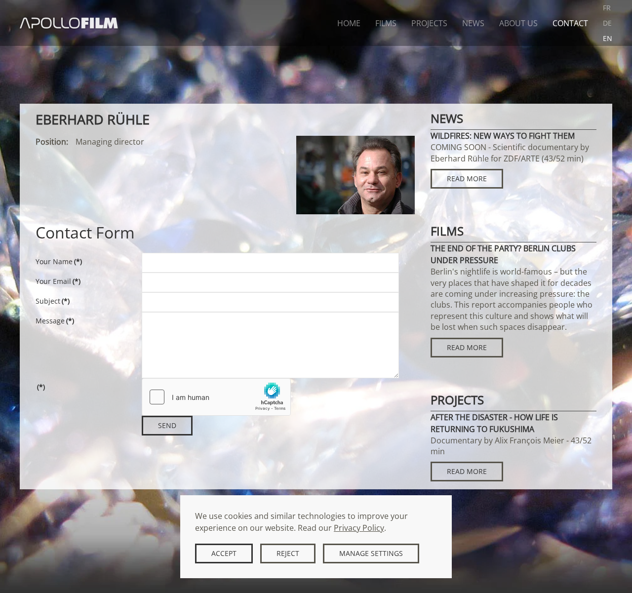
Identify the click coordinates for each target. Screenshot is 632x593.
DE (607, 23)
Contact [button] (570, 23)
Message (55, 320)
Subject (53, 301)
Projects (429, 23)
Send (167, 425)
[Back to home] (69, 23)
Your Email (58, 281)
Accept (224, 553)
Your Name (59, 261)
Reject (287, 553)
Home (348, 23)
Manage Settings (371, 553)
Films (385, 23)
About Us (518, 23)
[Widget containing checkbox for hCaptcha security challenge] (216, 397)
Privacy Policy (359, 527)
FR (607, 7)
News (473, 23)
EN (607, 38)
